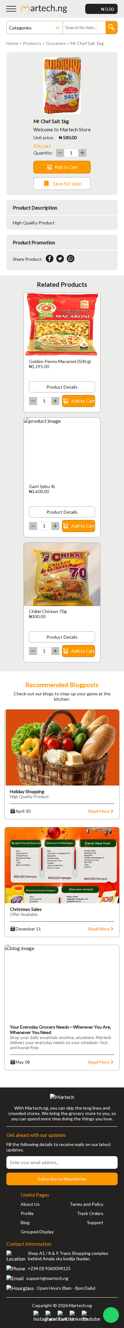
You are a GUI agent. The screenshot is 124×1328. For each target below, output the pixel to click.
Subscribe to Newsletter (62, 1178)
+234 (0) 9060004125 (49, 1268)
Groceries (56, 43)
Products (32, 43)
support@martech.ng (47, 1278)
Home (12, 43)
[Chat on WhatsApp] (111, 1315)
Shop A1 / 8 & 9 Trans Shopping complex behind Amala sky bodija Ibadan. (68, 1255)
